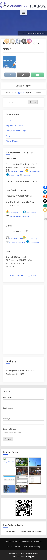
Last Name (8, 408)
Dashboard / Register (17, 242)
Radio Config (14, 175)
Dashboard (26, 175)
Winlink (20, 275)
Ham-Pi (9, 120)
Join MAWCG (27, 541)
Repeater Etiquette (14, 125)
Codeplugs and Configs (16, 130)
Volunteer (38, 541)
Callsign (6, 418)
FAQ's (9, 546)
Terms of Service (20, 546)
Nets (8, 136)
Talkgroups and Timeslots (19, 217)
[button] (45, 187)
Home (8, 541)
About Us (16, 541)
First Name (8, 397)
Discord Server (12, 141)
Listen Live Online (16, 171)
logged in (20, 92)
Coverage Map (34, 171)
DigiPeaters (32, 275)
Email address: (9, 429)
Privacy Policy (34, 546)
